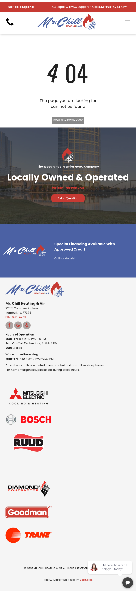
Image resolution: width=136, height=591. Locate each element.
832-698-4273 (15, 317)
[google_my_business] (18, 325)
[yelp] (27, 325)
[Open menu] (127, 22)
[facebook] (9, 325)
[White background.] (9, 26)
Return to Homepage (68, 120)
